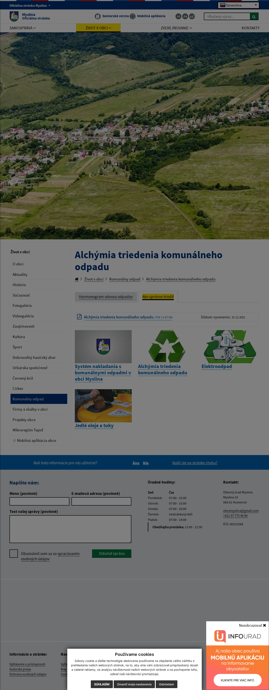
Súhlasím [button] (101, 684)
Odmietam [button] (166, 684)
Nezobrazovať (251, 625)
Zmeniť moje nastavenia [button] (134, 684)
